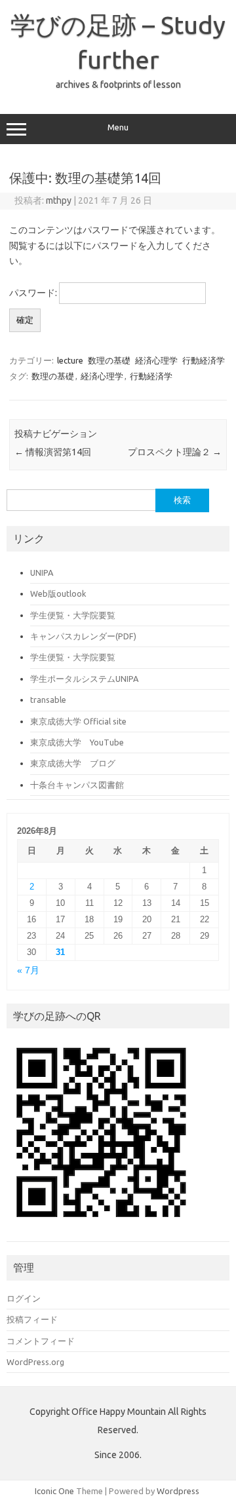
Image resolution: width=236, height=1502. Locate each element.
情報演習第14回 (52, 452)
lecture (70, 360)
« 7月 (28, 970)
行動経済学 (203, 360)
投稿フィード (32, 1319)
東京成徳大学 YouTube (77, 742)
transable (48, 699)
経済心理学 (156, 360)
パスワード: (34, 293)
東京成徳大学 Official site (78, 721)
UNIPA (41, 572)
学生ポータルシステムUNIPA (84, 678)
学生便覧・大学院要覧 (72, 615)
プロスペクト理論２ (175, 452)
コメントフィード (41, 1340)
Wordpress (178, 1490)
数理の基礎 (109, 360)
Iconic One (54, 1490)
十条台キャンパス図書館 (77, 784)
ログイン (24, 1298)
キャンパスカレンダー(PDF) (83, 636)
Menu (118, 127)
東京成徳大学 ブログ (72, 763)
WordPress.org (35, 1361)
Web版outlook (58, 593)
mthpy (58, 200)
